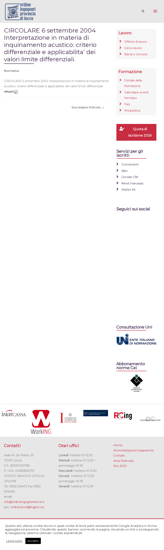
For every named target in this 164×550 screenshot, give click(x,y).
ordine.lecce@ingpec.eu (27, 507)
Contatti (119, 455)
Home (117, 445)
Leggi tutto (14, 541)
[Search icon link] (143, 11)
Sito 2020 (120, 466)
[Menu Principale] (155, 11)
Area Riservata (123, 461)
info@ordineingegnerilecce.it (24, 502)
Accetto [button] (33, 540)
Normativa (11, 71)
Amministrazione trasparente (133, 450)
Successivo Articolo (88, 107)
